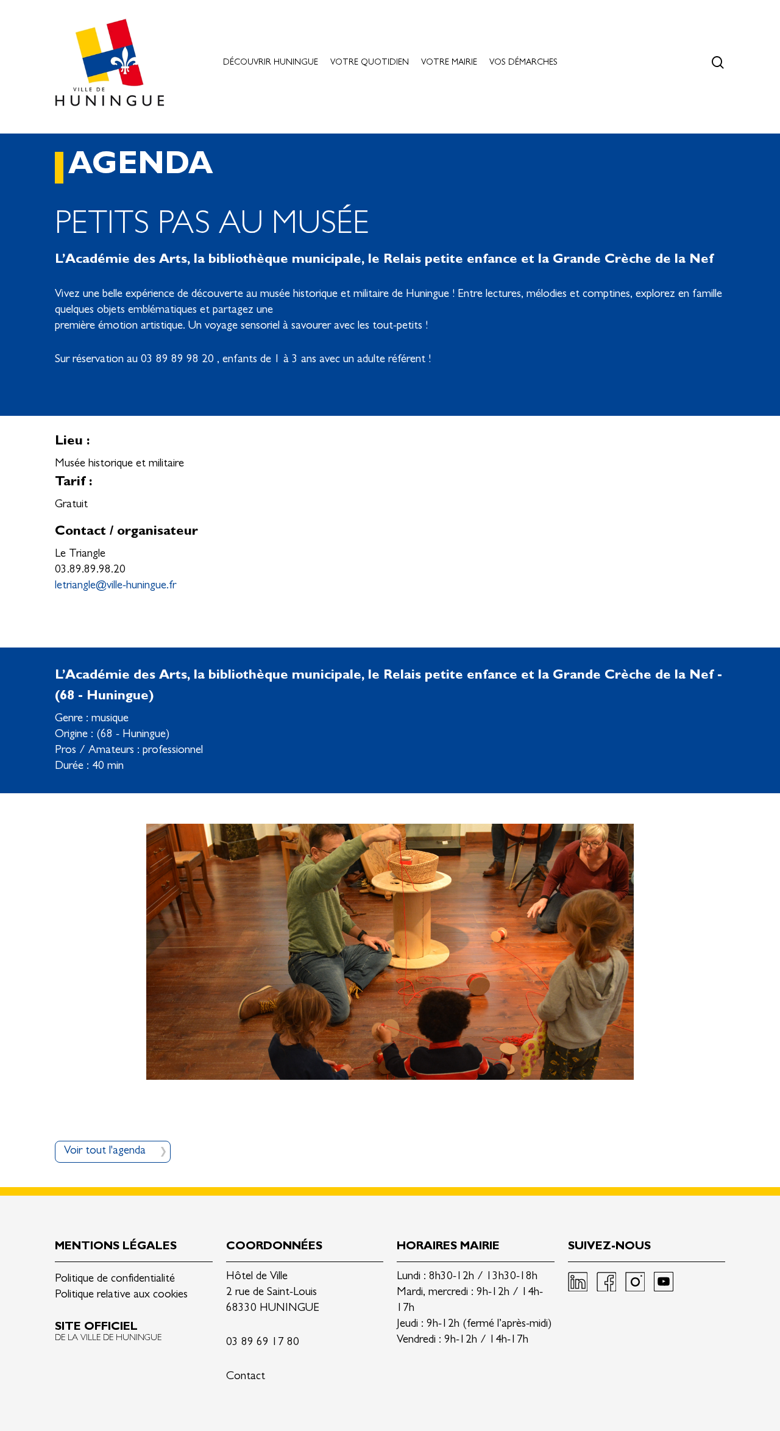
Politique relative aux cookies (121, 1295)
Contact (245, 1377)
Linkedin (577, 1281)
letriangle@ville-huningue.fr (115, 586)
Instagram (635, 1281)
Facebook (606, 1281)
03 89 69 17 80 (262, 1343)
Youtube (663, 1281)
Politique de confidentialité (115, 1279)
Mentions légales (116, 1247)
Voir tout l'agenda (105, 1151)
